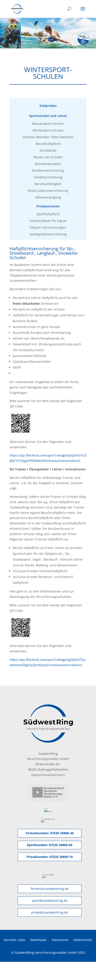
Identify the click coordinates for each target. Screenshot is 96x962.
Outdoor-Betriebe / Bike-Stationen (48, 137)
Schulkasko (48, 150)
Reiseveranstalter (48, 164)
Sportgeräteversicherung (48, 234)
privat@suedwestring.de (49, 912)
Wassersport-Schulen (48, 124)
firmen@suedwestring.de (50, 889)
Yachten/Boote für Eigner (48, 221)
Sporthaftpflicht (48, 214)
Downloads (38, 939)
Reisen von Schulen (48, 157)
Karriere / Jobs (14, 939)
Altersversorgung (48, 197)
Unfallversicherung (48, 177)
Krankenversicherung (48, 171)
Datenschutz (82, 939)
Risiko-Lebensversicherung (48, 191)
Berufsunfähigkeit (48, 184)
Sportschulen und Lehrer (48, 116)
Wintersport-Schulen (48, 130)
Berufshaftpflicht (48, 144)
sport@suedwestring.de (49, 900)
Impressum (60, 939)
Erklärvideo (48, 106)
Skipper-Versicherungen (48, 228)
